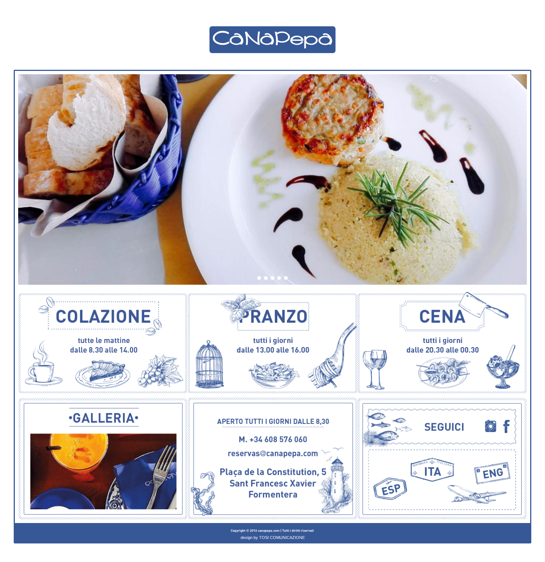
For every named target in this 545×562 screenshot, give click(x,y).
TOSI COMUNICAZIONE (282, 537)
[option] (272, 179)
